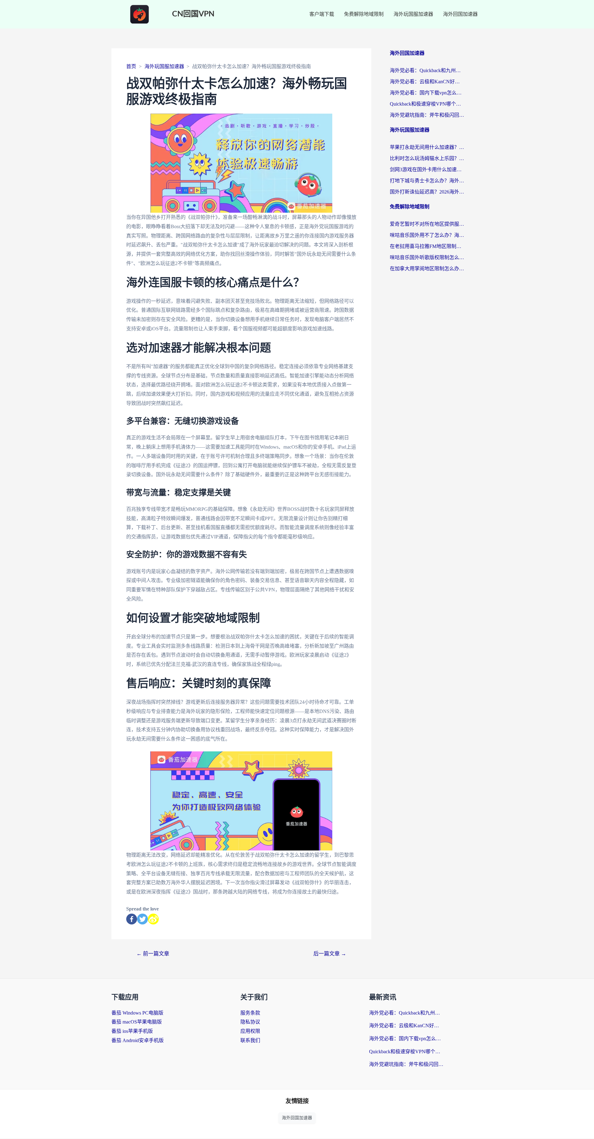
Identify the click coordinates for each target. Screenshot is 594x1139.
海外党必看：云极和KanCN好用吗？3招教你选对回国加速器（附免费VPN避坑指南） (427, 81)
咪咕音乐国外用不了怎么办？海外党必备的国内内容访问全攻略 (427, 235)
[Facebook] (131, 919)
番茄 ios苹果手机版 (132, 1031)
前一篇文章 (152, 953)
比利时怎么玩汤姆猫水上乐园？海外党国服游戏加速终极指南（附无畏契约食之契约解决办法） (427, 158)
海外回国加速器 (460, 14)
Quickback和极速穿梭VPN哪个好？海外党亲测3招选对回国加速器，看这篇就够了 (427, 104)
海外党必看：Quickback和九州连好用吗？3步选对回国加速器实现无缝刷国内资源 (427, 70)
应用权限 (250, 1031)
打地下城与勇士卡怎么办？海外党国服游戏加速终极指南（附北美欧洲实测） (427, 180)
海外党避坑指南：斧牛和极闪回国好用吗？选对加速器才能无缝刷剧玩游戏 (427, 115)
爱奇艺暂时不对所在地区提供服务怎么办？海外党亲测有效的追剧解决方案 (427, 224)
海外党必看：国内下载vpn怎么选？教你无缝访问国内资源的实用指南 (427, 92)
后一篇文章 (329, 953)
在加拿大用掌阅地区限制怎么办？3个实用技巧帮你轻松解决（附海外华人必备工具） (427, 268)
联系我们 (250, 1040)
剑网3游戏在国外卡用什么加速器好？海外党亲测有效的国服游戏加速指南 (427, 169)
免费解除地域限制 (364, 14)
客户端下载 (321, 14)
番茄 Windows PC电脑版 (137, 1012)
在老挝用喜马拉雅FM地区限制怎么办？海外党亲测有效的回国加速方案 (427, 246)
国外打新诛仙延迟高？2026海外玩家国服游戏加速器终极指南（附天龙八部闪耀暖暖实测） (427, 191)
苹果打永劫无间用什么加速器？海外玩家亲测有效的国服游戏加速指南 (427, 147)
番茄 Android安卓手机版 (137, 1040)
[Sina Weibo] (153, 919)
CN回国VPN (193, 14)
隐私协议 (250, 1021)
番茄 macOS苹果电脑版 (136, 1021)
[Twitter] (142, 919)
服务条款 (250, 1012)
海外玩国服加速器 (413, 14)
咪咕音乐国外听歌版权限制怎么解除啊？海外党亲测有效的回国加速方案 (427, 257)
